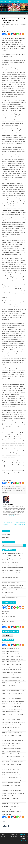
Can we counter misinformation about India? (13, 567)
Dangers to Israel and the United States (11, 570)
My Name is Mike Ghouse (8, 619)
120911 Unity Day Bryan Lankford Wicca (11, 706)
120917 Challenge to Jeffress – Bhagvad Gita (12, 675)
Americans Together (9, 486)
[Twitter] (6, 34)
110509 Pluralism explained (8, 746)
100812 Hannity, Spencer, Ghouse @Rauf (11, 790)
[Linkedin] (12, 34)
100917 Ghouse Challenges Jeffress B (11, 782)
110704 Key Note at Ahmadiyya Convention (12, 740)
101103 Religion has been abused (10, 772)
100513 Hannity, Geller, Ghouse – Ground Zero (13, 793)
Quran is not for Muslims (8, 621)
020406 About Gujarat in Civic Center (11, 806)
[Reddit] (9, 34)
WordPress (23, 840)
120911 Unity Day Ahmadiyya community (12, 709)
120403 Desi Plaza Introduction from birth (12, 727)
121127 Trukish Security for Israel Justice (12, 664)
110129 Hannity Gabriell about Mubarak (11, 764)
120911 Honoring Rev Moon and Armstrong (12, 714)
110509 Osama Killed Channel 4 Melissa (11, 748)
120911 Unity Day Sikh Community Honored (12, 688)
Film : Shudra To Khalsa (7, 592)
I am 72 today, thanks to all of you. (10, 565)
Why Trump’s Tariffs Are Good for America (12, 562)
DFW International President (14, 488)
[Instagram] (20, 34)
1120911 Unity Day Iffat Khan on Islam (11, 730)
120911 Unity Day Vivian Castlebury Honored (12, 682)
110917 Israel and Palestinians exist (10, 738)
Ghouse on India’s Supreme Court (10, 597)
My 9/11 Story (5, 611)
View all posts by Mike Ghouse (10, 515)
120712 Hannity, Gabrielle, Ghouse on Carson (13, 717)
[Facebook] (3, 34)
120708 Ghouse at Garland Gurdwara (11, 719)
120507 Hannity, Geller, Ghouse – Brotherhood (13, 722)
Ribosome (22, 834)
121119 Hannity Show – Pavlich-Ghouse (11, 669)
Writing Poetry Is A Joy (7, 595)
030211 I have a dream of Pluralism (10, 798)
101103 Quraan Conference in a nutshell (11, 774)
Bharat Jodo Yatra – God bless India (10, 580)
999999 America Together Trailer (10, 648)
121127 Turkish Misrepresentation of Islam (12, 656)
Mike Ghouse (6, 24)
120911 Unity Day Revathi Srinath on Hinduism (13, 690)
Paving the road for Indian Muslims (10, 582)
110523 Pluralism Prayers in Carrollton (11, 743)
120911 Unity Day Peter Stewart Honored (12, 693)
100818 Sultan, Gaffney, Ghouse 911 (10, 788)
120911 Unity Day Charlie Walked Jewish (11, 703)
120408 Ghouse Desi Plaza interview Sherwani (13, 725)
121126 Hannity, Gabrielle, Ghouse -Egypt (12, 667)
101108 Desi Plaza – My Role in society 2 (11, 767)
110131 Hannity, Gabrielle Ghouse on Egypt (12, 761)
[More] (23, 34)
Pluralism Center (11, 490)
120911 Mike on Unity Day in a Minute (11, 711)
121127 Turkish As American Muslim (11, 661)
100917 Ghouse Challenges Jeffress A (11, 785)
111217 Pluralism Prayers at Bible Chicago (12, 732)
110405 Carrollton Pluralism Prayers (11, 751)
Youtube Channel (6, 534)
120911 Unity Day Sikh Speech (9, 685)
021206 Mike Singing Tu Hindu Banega (11, 803)
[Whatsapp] (17, 34)
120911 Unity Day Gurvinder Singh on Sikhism (13, 701)
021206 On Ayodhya (7, 801)
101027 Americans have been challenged (12, 780)
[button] (23, 13)
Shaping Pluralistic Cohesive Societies (11, 589)
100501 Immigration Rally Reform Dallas (12, 795)
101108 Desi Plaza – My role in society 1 (11, 769)
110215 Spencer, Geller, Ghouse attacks (11, 753)
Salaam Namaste (19, 490)
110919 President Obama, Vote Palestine (12, 735)
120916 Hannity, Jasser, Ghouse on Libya (11, 677)
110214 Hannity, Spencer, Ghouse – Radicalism (13, 756)
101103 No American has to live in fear (11, 777)
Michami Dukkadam (7, 613)
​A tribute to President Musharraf (10, 577)
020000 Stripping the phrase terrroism (12, 809)
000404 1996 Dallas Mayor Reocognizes (11, 811)
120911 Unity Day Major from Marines (11, 696)
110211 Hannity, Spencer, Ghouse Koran (11, 759)
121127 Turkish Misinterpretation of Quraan (12, 659)
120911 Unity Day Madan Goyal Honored (11, 698)
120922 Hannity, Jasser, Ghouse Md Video (12, 672)
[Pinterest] (14, 34)
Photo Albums (5, 537)
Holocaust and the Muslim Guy (9, 616)
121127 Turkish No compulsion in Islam (11, 654)
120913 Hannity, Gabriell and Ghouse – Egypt (13, 680)
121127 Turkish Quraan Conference (10, 651)
